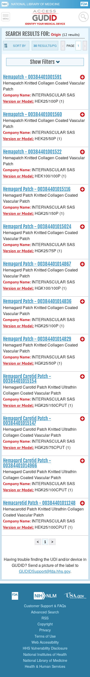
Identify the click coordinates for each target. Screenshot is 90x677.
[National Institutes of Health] (6, 3)
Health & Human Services (45, 666)
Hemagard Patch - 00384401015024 (37, 227)
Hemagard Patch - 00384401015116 (36, 189)
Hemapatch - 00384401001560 (32, 114)
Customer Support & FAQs (45, 605)
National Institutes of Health (45, 654)
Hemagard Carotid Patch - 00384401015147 (27, 421)
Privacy (45, 629)
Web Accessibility (45, 642)
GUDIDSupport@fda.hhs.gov (44, 571)
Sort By (19, 45)
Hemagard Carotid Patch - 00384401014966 (27, 463)
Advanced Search (45, 611)
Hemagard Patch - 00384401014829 (37, 339)
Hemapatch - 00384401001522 (32, 152)
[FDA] (84, 3)
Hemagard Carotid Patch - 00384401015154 (27, 378)
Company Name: (17, 95)
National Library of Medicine (35, 4)
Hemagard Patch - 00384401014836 (37, 301)
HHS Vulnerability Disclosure (45, 648)
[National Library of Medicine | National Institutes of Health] (45, 597)
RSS (45, 617)
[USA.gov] (75, 597)
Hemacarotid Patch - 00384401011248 (39, 503)
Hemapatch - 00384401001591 (32, 77)
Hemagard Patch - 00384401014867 (37, 264)
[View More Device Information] (82, 77)
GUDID (45, 17)
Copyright (45, 623)
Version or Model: (18, 101)
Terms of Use (45, 636)
